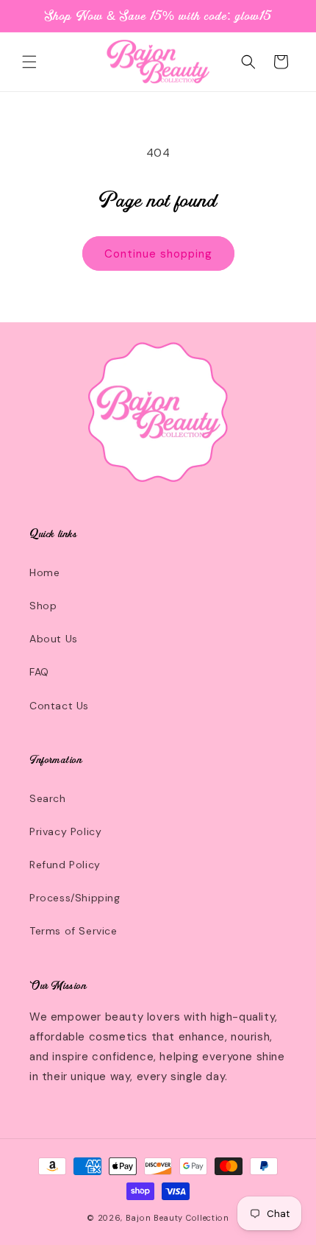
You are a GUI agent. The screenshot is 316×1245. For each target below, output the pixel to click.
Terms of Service (73, 930)
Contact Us (59, 705)
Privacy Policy (65, 831)
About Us (53, 638)
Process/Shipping (75, 897)
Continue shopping (158, 253)
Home (44, 572)
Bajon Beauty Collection (177, 1218)
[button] (29, 62)
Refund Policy (65, 864)
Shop (43, 605)
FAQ (39, 671)
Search (47, 798)
